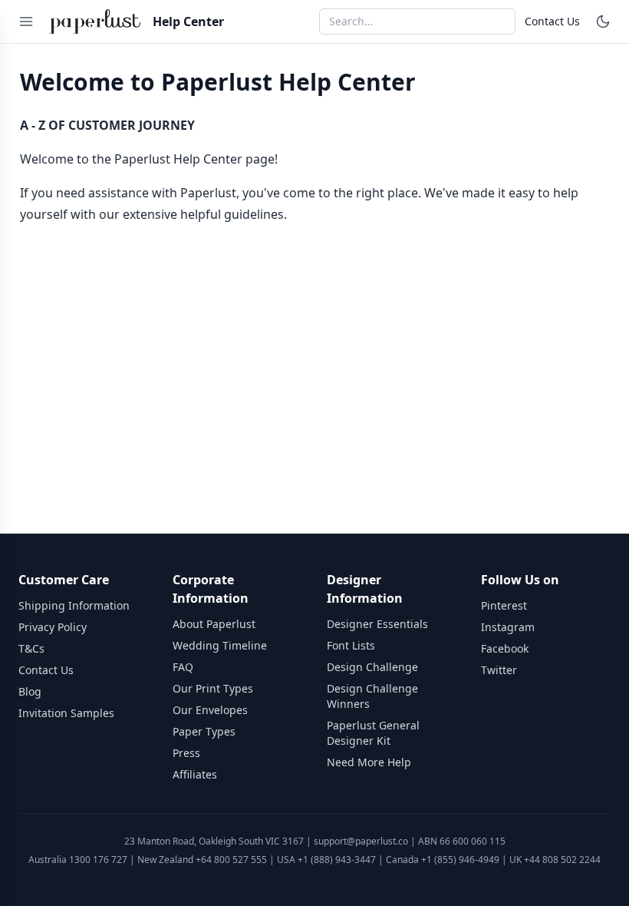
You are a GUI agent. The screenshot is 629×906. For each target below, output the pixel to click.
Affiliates (195, 774)
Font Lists (351, 645)
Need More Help (369, 762)
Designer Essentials (377, 624)
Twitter (499, 670)
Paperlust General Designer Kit (373, 733)
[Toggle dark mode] (603, 21)
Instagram (508, 627)
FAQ (183, 667)
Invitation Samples (66, 713)
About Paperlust (214, 624)
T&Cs (31, 648)
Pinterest (504, 605)
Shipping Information (74, 605)
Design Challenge (372, 667)
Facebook (505, 648)
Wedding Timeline (220, 645)
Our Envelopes (210, 710)
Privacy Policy (52, 627)
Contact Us (552, 21)
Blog (29, 691)
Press (186, 753)
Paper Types (204, 731)
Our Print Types (213, 688)
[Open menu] (26, 21)
